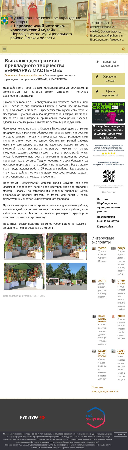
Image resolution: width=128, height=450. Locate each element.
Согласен (120, 435)
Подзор (123, 248)
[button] (4, 49)
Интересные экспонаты (103, 240)
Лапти (102, 280)
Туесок (103, 248)
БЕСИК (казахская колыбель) (105, 354)
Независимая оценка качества (108, 219)
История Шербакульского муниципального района (108, 205)
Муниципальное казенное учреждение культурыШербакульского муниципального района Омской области (45, 28)
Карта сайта (105, 226)
